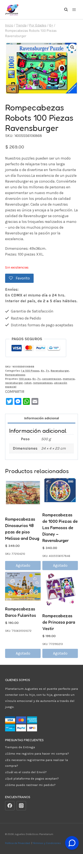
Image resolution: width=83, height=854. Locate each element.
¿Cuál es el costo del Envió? (26, 772)
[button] (72, 47)
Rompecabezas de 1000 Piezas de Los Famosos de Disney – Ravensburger (60, 527)
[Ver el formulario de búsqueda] (64, 10)
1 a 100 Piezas (30, 370)
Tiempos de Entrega (20, 747)
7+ (47, 370)
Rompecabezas (15, 374)
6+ (42, 370)
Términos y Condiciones (47, 843)
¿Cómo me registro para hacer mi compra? (37, 753)
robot (27, 382)
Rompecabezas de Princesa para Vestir (58, 622)
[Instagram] (21, 805)
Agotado (23, 565)
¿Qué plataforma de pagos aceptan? (32, 778)
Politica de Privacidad (18, 843)
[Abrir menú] (74, 9)
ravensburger (14, 382)
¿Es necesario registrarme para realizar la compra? (36, 763)
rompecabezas (43, 382)
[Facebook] (9, 805)
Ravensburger (60, 370)
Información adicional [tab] (41, 418)
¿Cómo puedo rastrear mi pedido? (30, 785)
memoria (69, 378)
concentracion (51, 378)
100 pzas (25, 378)
